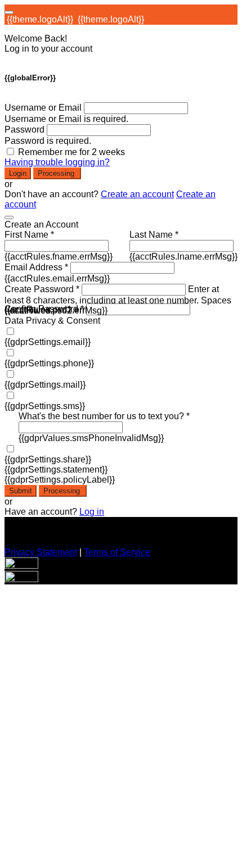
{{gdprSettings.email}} (48, 342)
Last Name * (153, 234)
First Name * (29, 234)
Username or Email (43, 107)
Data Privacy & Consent (52, 320)
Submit (20, 491)
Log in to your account (48, 48)
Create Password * (42, 289)
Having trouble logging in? (57, 162)
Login (17, 173)
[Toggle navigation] (9, 12)
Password (24, 129)
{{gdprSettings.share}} (48, 459)
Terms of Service (117, 552)
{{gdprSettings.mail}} (45, 384)
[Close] (9, 217)
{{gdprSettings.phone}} (49, 363)
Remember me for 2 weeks (71, 152)
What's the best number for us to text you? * (104, 416)
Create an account (137, 194)
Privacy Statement (41, 552)
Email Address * (36, 267)
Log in (91, 511)
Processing (57, 173)
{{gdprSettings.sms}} (45, 406)
